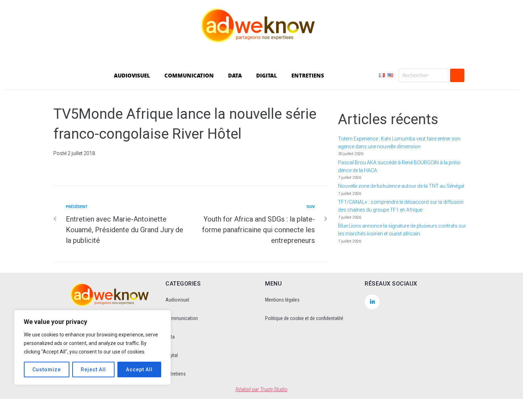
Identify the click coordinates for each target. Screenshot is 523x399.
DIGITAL (266, 75)
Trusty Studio (273, 389)
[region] (92, 347)
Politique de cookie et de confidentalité (304, 318)
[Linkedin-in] (372, 301)
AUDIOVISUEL (132, 75)
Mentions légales (282, 300)
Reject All (93, 369)
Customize (46, 369)
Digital (171, 355)
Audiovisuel (177, 300)
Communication (181, 318)
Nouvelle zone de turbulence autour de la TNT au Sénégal (401, 186)
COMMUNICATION (189, 75)
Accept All (139, 369)
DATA (235, 75)
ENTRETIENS (307, 75)
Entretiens (175, 374)
